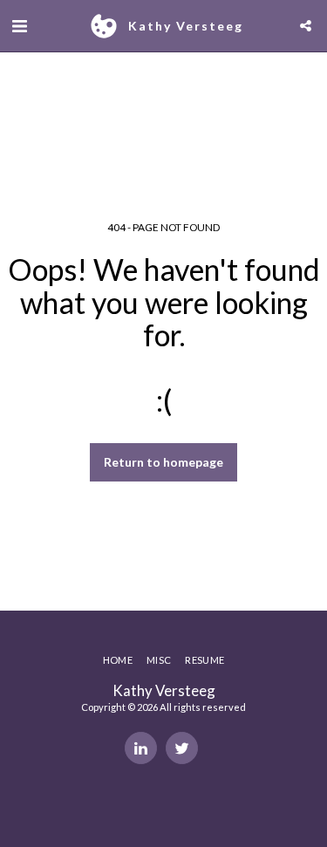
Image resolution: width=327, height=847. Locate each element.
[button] (19, 25)
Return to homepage (163, 461)
